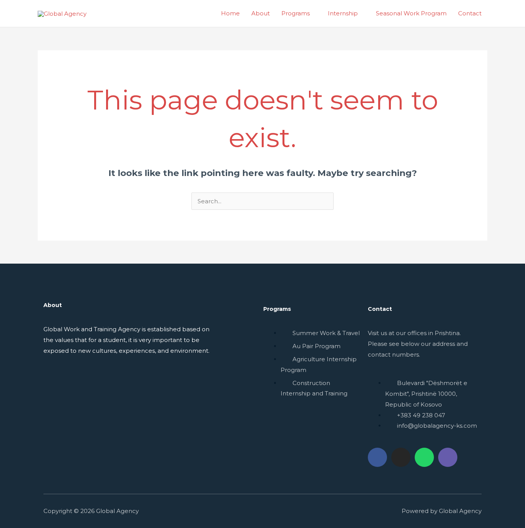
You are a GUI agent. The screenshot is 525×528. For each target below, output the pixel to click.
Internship (343, 13)
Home (230, 13)
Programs (295, 13)
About (260, 13)
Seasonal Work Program (411, 13)
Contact (470, 13)
